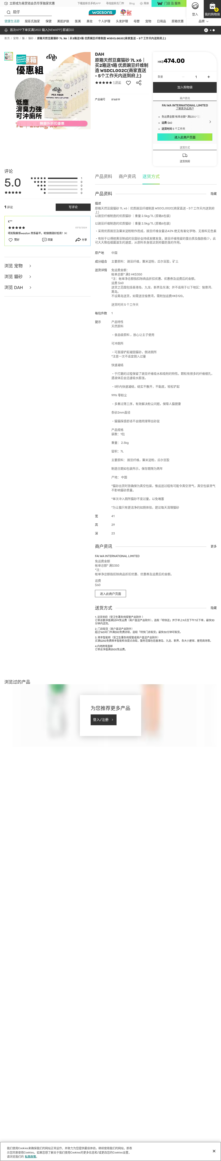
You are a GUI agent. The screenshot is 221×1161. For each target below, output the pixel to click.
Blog (132, 3)
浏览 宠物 (14, 266)
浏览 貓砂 (14, 277)
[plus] (208, 77)
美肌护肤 (63, 21)
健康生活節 (12, 21)
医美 (78, 21)
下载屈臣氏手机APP (89, 3)
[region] (110, 1151)
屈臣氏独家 (32, 21)
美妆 (90, 21)
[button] (212, 9)
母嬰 (137, 21)
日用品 (161, 21)
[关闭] (214, 1151)
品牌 (202, 21)
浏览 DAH (14, 287)
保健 (49, 21)
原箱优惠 (178, 21)
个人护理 (104, 21)
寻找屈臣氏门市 (115, 3)
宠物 (148, 21)
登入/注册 (101, 720)
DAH (99, 54)
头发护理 (122, 21)
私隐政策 (30, 1156)
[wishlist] (128, 82)
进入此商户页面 (185, 137)
